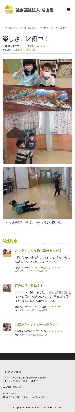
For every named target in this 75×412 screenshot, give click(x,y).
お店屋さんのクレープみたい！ (37, 324)
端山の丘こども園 (17, 28)
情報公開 (17, 387)
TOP (5, 28)
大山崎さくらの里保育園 (32, 397)
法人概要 (7, 387)
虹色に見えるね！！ (29, 285)
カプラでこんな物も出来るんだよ (38, 250)
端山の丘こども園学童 (38, 28)
